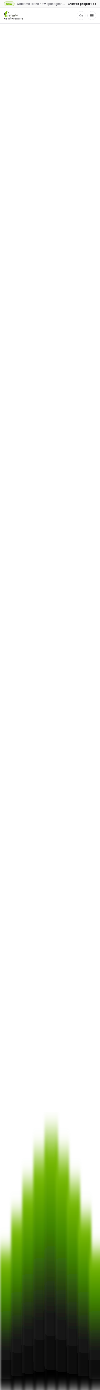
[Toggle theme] (81, 15)
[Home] (13, 15)
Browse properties (82, 4)
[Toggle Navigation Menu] (91, 15)
